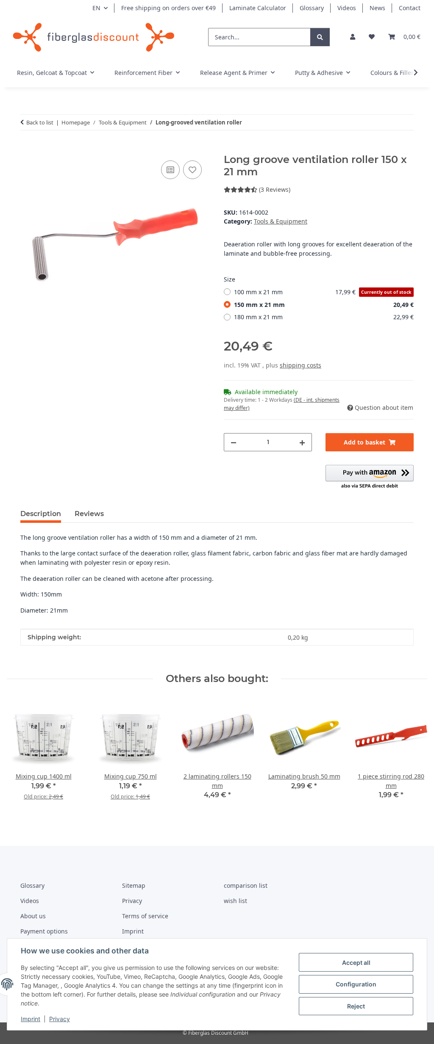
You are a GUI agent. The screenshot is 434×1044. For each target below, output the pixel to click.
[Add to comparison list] (170, 169)
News (377, 8)
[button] (352, 37)
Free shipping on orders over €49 (168, 8)
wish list (235, 901)
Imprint (30, 1018)
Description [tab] (40, 514)
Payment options (44, 931)
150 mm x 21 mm (324, 305)
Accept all (356, 962)
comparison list (245, 885)
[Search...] (320, 37)
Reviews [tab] (89, 514)
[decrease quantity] (233, 442)
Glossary (312, 8)
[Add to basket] (27, 149)
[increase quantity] (302, 442)
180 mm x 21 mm (324, 317)
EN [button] (96, 8)
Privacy (59, 1018)
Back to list (39, 122)
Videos (346, 8)
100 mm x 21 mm (323, 292)
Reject (356, 1006)
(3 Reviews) (274, 189)
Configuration (356, 984)
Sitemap (133, 885)
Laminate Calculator (257, 8)
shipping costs (300, 365)
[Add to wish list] (192, 169)
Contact (409, 8)
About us (33, 916)
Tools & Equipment (280, 221)
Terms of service (145, 916)
